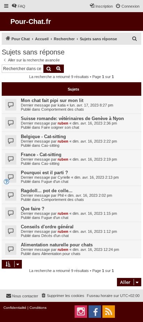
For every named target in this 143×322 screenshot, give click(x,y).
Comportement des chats (62, 109)
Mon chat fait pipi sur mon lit (52, 100)
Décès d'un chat (55, 236)
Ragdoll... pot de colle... (47, 190)
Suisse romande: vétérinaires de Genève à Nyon (72, 118)
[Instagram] (81, 311)
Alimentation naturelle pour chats (57, 244)
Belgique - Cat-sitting (43, 136)
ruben (63, 123)
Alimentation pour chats (61, 254)
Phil (61, 195)
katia (62, 105)
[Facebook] (95, 311)
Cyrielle (64, 177)
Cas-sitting (50, 145)
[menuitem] (18, 6)
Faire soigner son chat (60, 127)
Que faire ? (32, 208)
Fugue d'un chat (54, 181)
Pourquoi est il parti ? (44, 172)
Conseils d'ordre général (47, 226)
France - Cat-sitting (41, 154)
